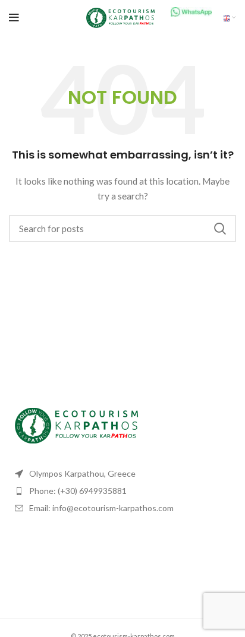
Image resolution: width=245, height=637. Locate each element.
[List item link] (122, 490)
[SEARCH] (220, 228)
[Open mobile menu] (14, 18)
